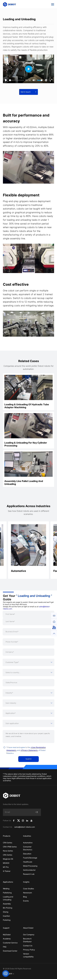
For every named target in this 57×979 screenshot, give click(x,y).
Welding (6, 889)
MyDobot (7, 934)
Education (27, 854)
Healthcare (27, 862)
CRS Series (7, 855)
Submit (29, 759)
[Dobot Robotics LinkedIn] (27, 820)
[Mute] (34, 80)
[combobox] (28, 662)
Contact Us (27, 946)
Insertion (6, 916)
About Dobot (28, 928)
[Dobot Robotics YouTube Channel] (31, 820)
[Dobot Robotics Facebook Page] (13, 820)
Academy (7, 939)
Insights (26, 882)
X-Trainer (6, 871)
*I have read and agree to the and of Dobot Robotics (26, 750)
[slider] (16, 80)
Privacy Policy (29, 950)
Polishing (6, 920)
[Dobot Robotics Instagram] (23, 820)
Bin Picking (7, 908)
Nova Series (8, 851)
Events (26, 901)
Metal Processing (30, 866)
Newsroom (27, 893)
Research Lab (28, 874)
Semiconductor (29, 870)
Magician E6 (8, 859)
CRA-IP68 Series (10, 847)
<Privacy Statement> (29, 750)
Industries (27, 836)
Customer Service (10, 943)
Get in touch (26, 92)
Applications (8, 882)
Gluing (5, 912)
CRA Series (7, 843)
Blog (25, 897)
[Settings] (46, 80)
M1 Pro (6, 867)
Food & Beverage (30, 858)
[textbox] (28, 662)
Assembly (7, 904)
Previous (2, 550)
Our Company (28, 934)
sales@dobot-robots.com (24, 827)
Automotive (27, 843)
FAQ (4, 947)
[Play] (6, 80)
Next (55, 550)
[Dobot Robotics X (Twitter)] (18, 820)
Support (6, 928)
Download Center (10, 951)
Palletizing (7, 893)
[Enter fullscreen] (51, 80)
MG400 (6, 863)
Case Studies (28, 889)
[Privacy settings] (5, 973)
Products (6, 836)
